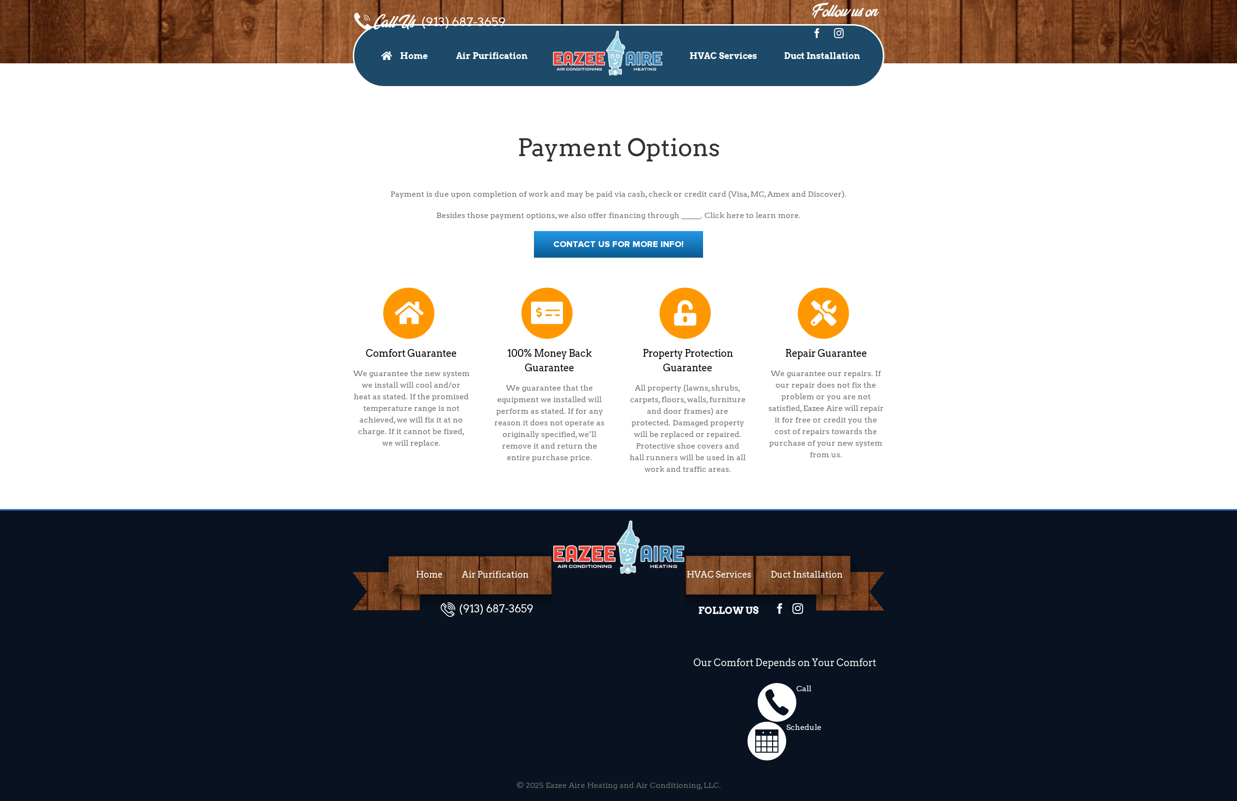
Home (429, 574)
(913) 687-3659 (463, 22)
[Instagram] (839, 33)
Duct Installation (807, 574)
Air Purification (495, 574)
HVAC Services (719, 574)
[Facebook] (817, 33)
